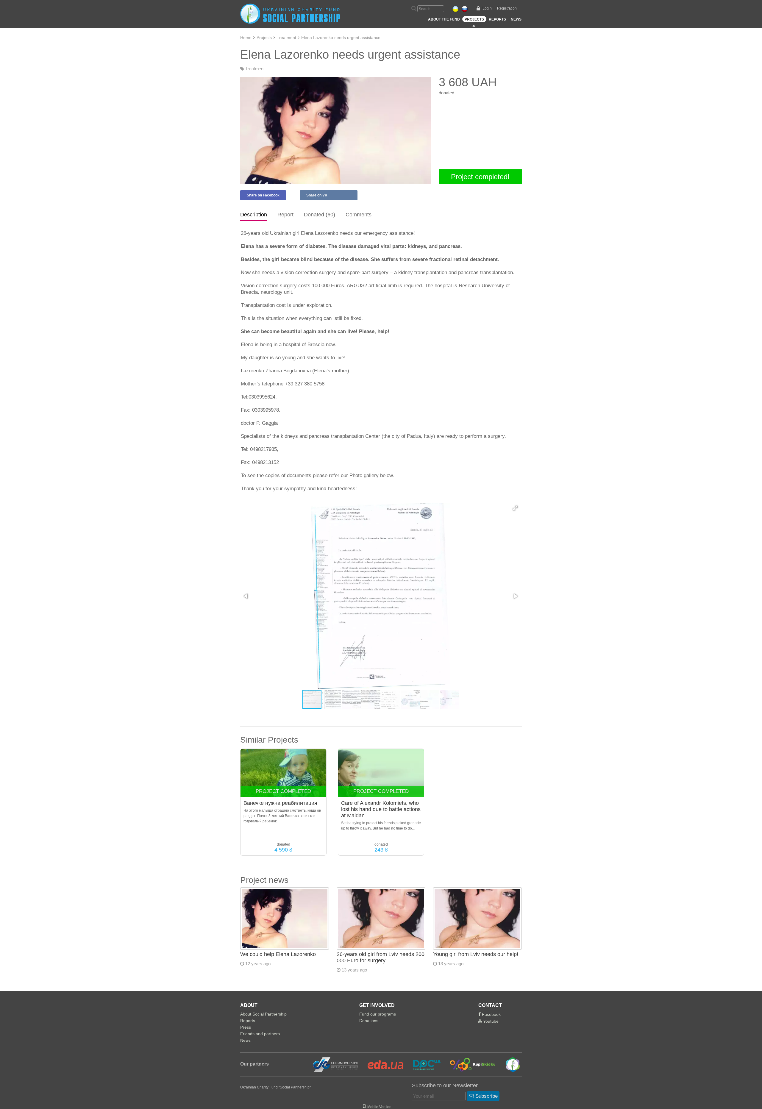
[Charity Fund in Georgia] (508, 1064)
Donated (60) (319, 215)
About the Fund (444, 19)
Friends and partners (260, 1033)
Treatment (286, 37)
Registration (507, 8)
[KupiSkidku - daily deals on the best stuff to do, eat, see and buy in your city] (469, 1064)
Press (245, 1027)
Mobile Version (378, 1107)
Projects (474, 19)
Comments (358, 215)
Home (246, 37)
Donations (368, 1020)
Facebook (491, 1014)
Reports (497, 19)
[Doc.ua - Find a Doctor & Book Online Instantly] (423, 1064)
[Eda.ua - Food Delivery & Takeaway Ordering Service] (382, 1064)
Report (285, 215)
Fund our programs (377, 1014)
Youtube (490, 1021)
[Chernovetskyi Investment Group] (335, 1064)
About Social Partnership (263, 1014)
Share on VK (316, 195)
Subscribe (486, 1096)
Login (487, 8)
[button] (515, 508)
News (516, 19)
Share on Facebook (263, 195)
